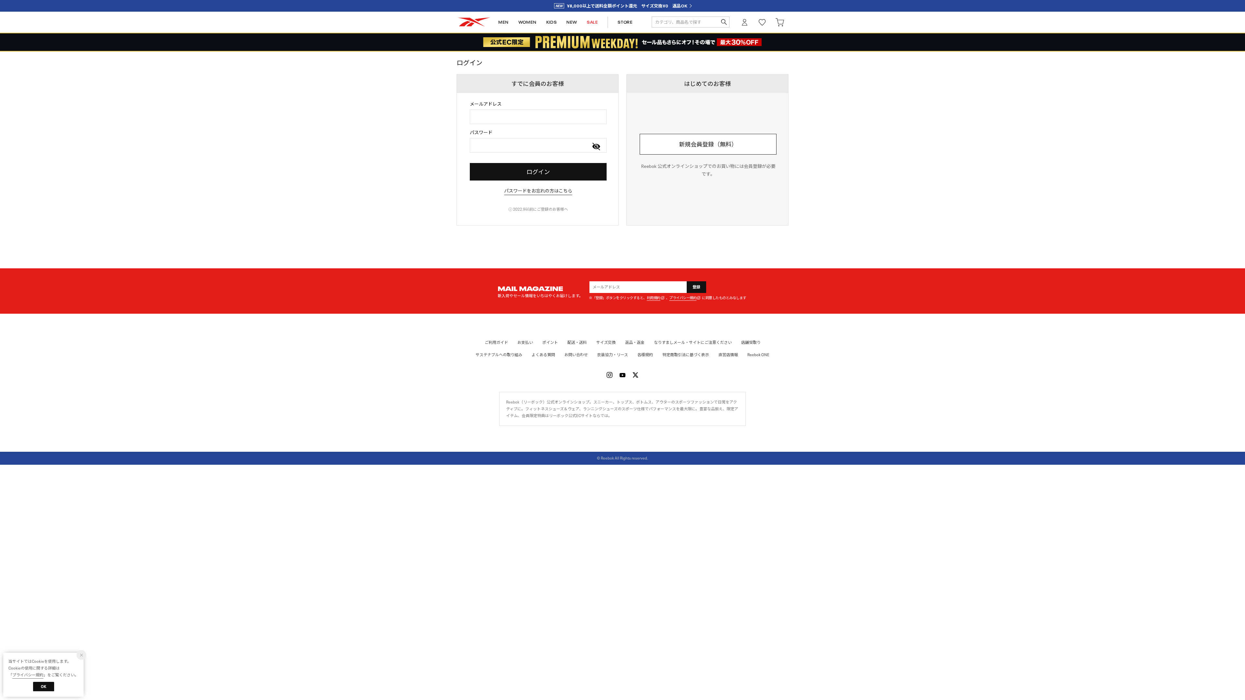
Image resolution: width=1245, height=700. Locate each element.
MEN (503, 22)
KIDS (551, 22)
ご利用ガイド (496, 342)
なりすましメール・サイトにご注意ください (693, 342)
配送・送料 (577, 342)
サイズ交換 (606, 342)
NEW (571, 22)
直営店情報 (728, 354)
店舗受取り (751, 342)
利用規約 (653, 298)
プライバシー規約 (682, 298)
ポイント (550, 342)
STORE (625, 22)
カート (779, 22)
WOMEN (527, 22)
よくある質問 (543, 354)
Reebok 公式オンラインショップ (474, 22)
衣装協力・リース (612, 354)
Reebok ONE (758, 354)
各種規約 (645, 354)
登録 (697, 287)
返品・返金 (635, 342)
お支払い (525, 342)
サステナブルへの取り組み (499, 354)
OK (43, 686)
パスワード (481, 132)
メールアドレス (486, 104)
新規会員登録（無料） (708, 144)
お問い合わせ (576, 354)
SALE (592, 22)
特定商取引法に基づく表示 (685, 354)
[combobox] (538, 117)
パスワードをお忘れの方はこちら (538, 190)
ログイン (744, 22)
